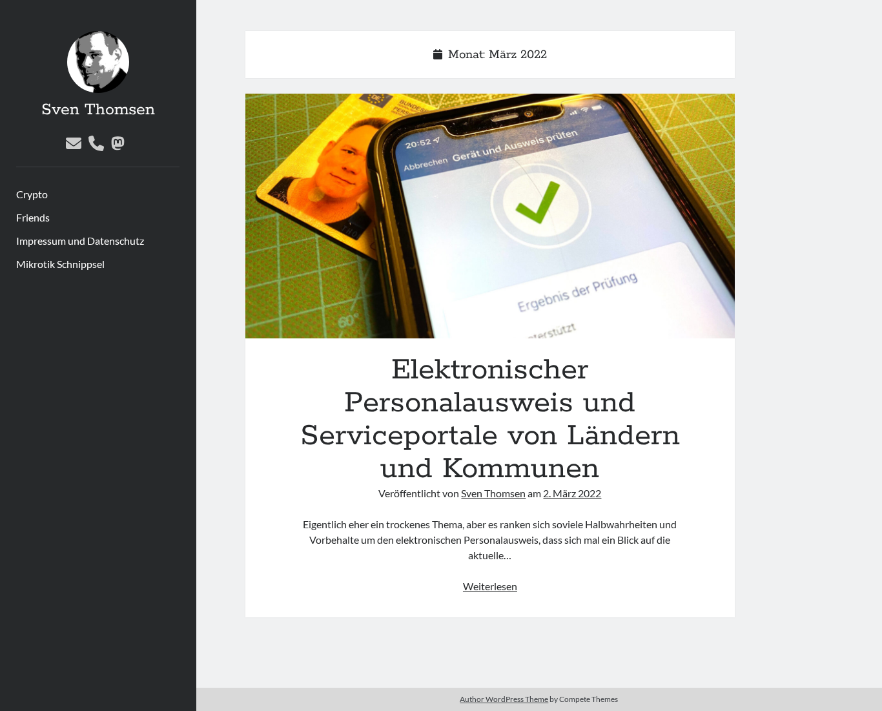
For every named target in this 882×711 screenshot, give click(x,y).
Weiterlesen (490, 586)
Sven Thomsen (98, 109)
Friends (33, 217)
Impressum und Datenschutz (80, 240)
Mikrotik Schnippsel (60, 264)
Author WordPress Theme (504, 699)
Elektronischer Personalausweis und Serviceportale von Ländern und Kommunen (490, 216)
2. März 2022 (572, 493)
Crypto (32, 194)
